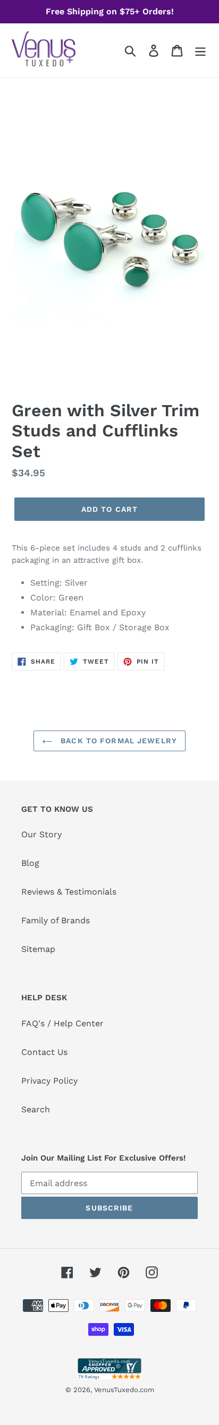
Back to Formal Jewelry (117, 740)
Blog (30, 863)
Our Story (41, 834)
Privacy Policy (49, 1081)
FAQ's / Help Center (62, 1023)
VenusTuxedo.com (124, 1390)
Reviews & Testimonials (68, 892)
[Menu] (200, 50)
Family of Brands (55, 920)
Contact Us (44, 1052)
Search (35, 1109)
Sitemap (38, 949)
